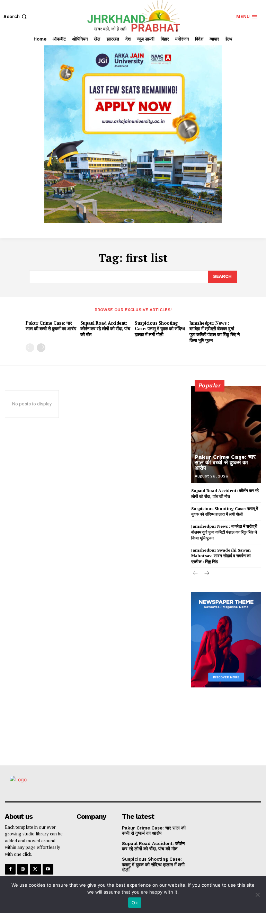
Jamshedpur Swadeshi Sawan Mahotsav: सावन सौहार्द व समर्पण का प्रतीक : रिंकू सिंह (221, 555)
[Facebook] (10, 869)
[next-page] (41, 347)
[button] (15, 16)
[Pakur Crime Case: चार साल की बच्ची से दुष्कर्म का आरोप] (226, 434)
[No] (257, 894)
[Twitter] (35, 869)
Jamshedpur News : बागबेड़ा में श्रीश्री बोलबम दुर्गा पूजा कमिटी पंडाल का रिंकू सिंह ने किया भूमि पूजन (214, 332)
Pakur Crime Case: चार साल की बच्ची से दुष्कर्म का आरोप (51, 326)
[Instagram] (22, 869)
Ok (135, 902)
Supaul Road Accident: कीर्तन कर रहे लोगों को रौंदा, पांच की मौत (105, 329)
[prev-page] (30, 347)
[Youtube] (48, 869)
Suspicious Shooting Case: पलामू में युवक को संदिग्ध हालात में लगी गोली (160, 329)
